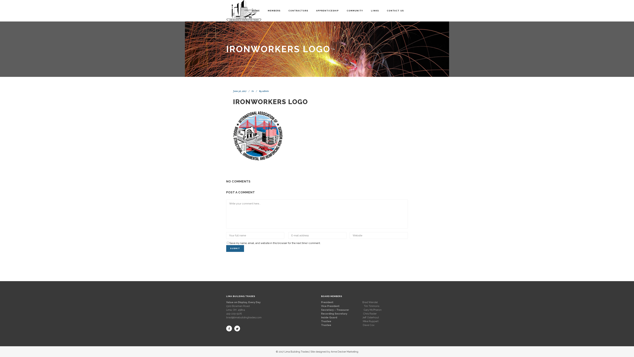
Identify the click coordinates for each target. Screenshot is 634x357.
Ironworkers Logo (270, 102)
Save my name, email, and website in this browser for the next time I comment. (274, 243)
